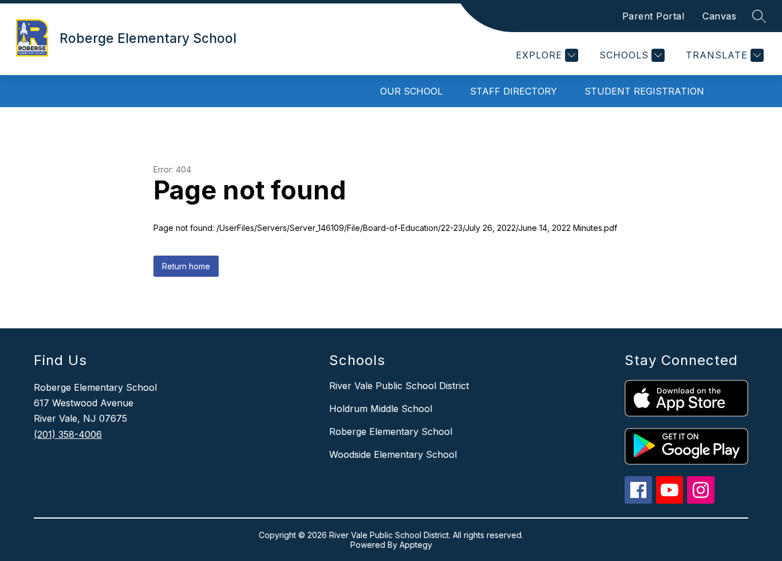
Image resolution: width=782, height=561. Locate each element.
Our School (411, 91)
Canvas (719, 16)
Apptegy (416, 545)
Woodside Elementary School (393, 454)
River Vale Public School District (399, 385)
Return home (186, 266)
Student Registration (644, 91)
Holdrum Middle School (380, 408)
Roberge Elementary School (390, 431)
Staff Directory (513, 91)
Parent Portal (653, 16)
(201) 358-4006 (68, 434)
